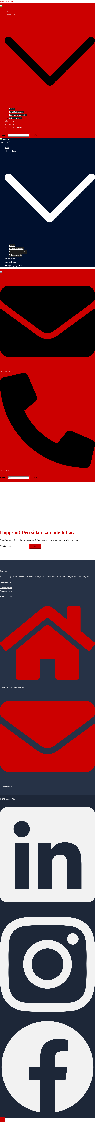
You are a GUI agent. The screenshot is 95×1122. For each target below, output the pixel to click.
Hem (6, 11)
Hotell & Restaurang (16, 112)
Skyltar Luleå (9, 124)
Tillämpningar (10, 14)
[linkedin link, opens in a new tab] (47, 908)
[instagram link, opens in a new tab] (47, 1018)
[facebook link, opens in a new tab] (47, 1114)
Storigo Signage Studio (13, 127)
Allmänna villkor (6, 591)
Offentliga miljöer (15, 118)
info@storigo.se (6, 786)
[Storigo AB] (5, 6)
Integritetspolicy (6, 588)
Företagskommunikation (18, 115)
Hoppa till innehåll (7, 1)
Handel (12, 109)
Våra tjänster (9, 121)
